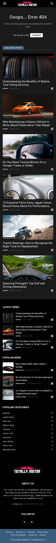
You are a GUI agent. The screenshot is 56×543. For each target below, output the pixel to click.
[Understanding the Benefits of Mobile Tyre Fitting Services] (28, 65)
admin (5, 88)
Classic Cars (8, 117)
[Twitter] (31, 522)
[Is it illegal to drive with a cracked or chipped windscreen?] (8, 394)
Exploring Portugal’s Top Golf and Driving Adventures (24, 285)
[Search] (52, 3)
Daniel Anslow (41, 495)
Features (7, 279)
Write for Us (20, 532)
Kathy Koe (20, 370)
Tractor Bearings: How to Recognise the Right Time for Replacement (27, 244)
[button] (4, 3)
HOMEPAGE (36, 35)
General (6, 77)
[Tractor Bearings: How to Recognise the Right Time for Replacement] (28, 227)
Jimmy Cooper (21, 397)
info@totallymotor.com (33, 504)
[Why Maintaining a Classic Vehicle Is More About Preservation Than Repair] (28, 106)
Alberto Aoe (20, 383)
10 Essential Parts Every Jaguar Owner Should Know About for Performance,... (27, 204)
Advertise (31, 532)
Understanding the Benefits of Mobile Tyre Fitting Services (26, 83)
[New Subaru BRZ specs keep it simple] (8, 367)
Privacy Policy (43, 532)
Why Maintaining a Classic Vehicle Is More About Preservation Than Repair (26, 123)
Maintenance (8, 238)
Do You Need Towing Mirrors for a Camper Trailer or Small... (24, 164)
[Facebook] (24, 522)
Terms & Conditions (18, 535)
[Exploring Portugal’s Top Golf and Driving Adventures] (28, 267)
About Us (9, 532)
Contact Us (32, 535)
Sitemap (42, 535)
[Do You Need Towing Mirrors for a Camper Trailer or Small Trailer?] (28, 146)
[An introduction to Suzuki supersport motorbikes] (8, 381)
